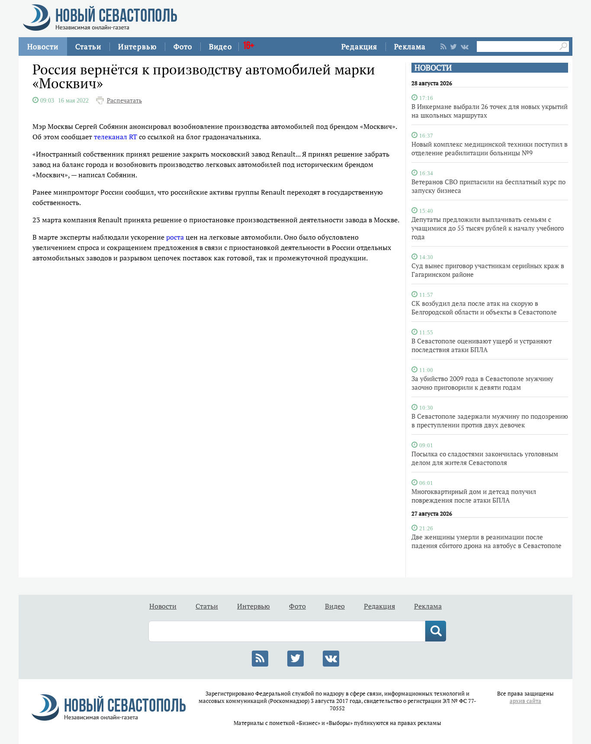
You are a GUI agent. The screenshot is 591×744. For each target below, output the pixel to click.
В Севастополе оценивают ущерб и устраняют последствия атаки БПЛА (481, 345)
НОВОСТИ (433, 68)
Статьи (88, 46)
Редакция (359, 46)
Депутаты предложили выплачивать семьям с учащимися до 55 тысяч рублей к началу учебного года (487, 228)
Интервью (137, 46)
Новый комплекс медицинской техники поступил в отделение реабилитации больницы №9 (489, 148)
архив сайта (525, 701)
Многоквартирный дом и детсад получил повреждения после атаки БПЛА (473, 495)
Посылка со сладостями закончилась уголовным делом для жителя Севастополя (484, 458)
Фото (182, 46)
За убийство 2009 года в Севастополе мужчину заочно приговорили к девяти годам (482, 382)
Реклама (410, 46)
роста (175, 237)
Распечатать (124, 100)
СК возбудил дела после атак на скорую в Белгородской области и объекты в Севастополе (484, 307)
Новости (42, 46)
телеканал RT (115, 136)
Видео (220, 46)
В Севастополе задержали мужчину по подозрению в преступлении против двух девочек (489, 420)
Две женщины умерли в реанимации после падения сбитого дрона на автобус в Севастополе (486, 541)
